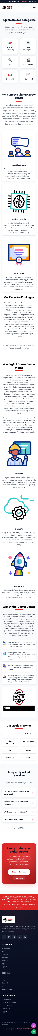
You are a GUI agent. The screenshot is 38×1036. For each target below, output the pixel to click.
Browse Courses (19, 872)
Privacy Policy (16, 904)
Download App (7, 989)
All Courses (6, 948)
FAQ (3, 986)
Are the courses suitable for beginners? (18, 803)
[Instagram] (33, 1025)
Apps (3, 951)
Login (3, 964)
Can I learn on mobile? (18, 819)
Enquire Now (32, 1)
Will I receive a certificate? (18, 812)
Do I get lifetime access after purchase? (18, 792)
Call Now (24, 1)
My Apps (5, 960)
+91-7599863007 (14, 1)
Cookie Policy (6, 1009)
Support (4, 1012)
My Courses (6, 957)
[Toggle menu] (34, 7)
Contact (5, 983)
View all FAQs (19, 828)
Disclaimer (6, 904)
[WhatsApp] (33, 1031)
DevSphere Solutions (24, 1029)
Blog (3, 980)
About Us (5, 977)
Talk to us (19, 878)
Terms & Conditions (28, 904)
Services (5, 954)
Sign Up (4, 967)
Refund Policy (19, 908)
